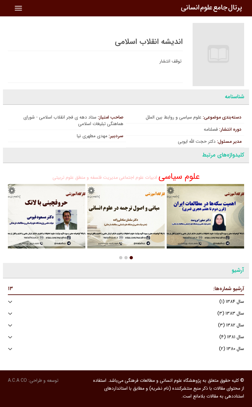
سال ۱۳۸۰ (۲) (231, 348)
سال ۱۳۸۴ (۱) (231, 301)
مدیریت (110, 177)
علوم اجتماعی (131, 177)
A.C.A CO (17, 380)
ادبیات (151, 177)
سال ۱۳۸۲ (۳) (231, 325)
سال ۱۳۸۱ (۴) (231, 337)
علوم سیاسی (179, 176)
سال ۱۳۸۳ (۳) (230, 313)
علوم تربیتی (63, 177)
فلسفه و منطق (88, 177)
